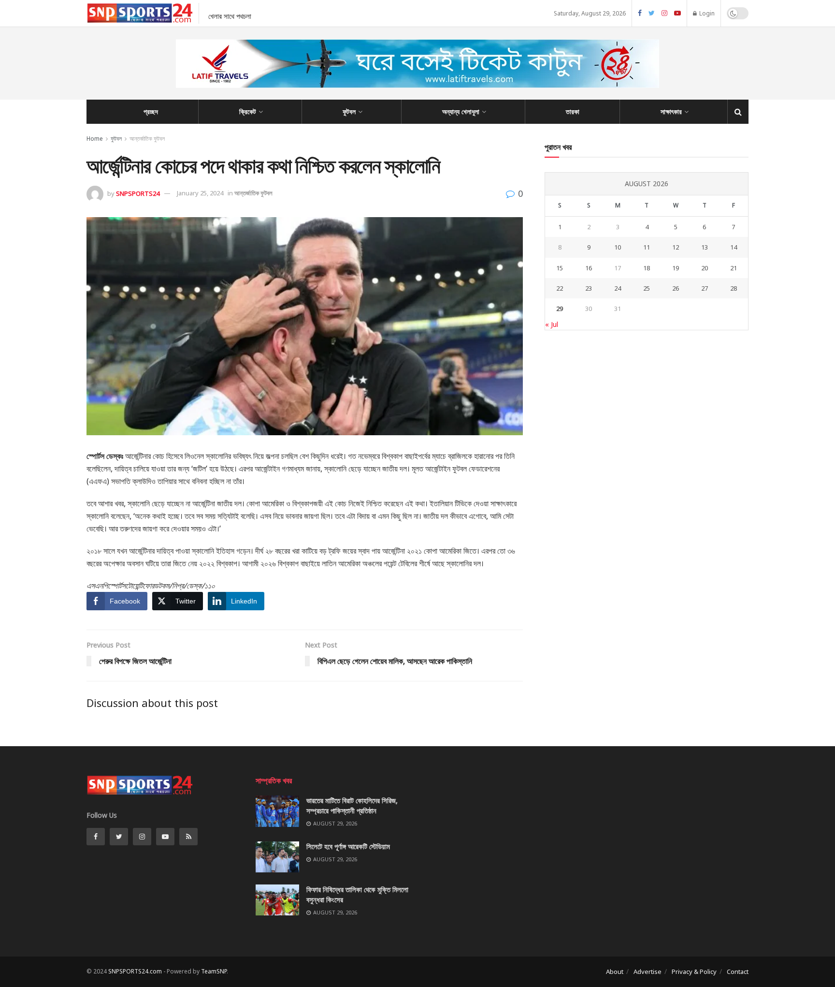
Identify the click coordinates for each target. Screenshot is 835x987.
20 (704, 268)
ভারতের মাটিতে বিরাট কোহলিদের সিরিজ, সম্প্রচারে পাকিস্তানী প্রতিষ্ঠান (352, 805)
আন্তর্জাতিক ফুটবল (147, 138)
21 (733, 268)
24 (617, 288)
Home (94, 138)
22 (559, 288)
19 (675, 268)
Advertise (647, 971)
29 (559, 308)
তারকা (572, 111)
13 (704, 247)
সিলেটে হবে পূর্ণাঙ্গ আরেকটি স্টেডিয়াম (348, 846)
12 (675, 247)
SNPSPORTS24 (137, 193)
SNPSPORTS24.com (135, 971)
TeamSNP (214, 971)
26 (675, 288)
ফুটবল (349, 111)
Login (706, 13)
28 (733, 288)
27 (704, 288)
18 (646, 268)
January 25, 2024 (200, 193)
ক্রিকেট (247, 111)
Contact (738, 971)
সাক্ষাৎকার (671, 111)
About (614, 971)
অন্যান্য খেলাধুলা (460, 111)
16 (588, 268)
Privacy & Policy (694, 971)
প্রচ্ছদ (151, 111)
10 (617, 247)
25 (646, 288)
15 (559, 268)
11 (646, 247)
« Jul (551, 324)
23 (588, 288)
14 (733, 247)
